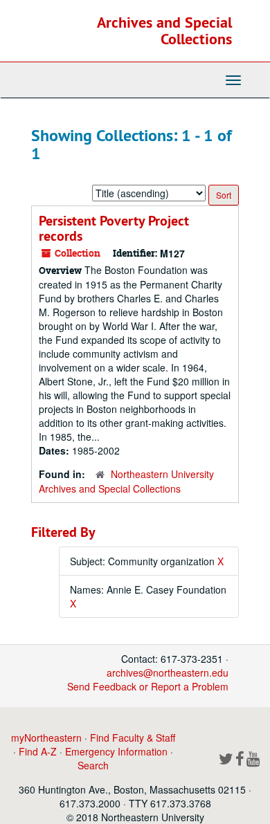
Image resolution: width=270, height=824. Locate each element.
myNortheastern (46, 737)
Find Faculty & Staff (132, 737)
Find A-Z (38, 751)
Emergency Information (116, 751)
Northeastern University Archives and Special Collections (126, 481)
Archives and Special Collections (164, 30)
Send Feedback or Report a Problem (147, 686)
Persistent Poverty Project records (114, 228)
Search (93, 765)
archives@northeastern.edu (167, 672)
